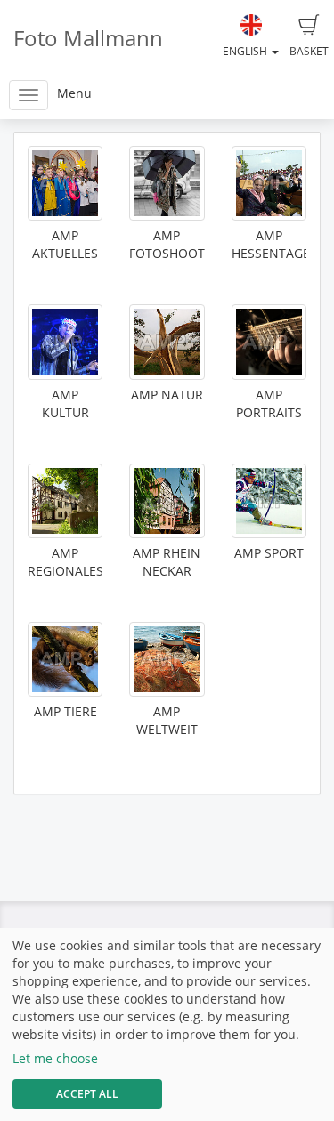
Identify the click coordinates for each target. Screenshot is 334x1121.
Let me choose (55, 1058)
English (246, 51)
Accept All (87, 1093)
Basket (309, 51)
